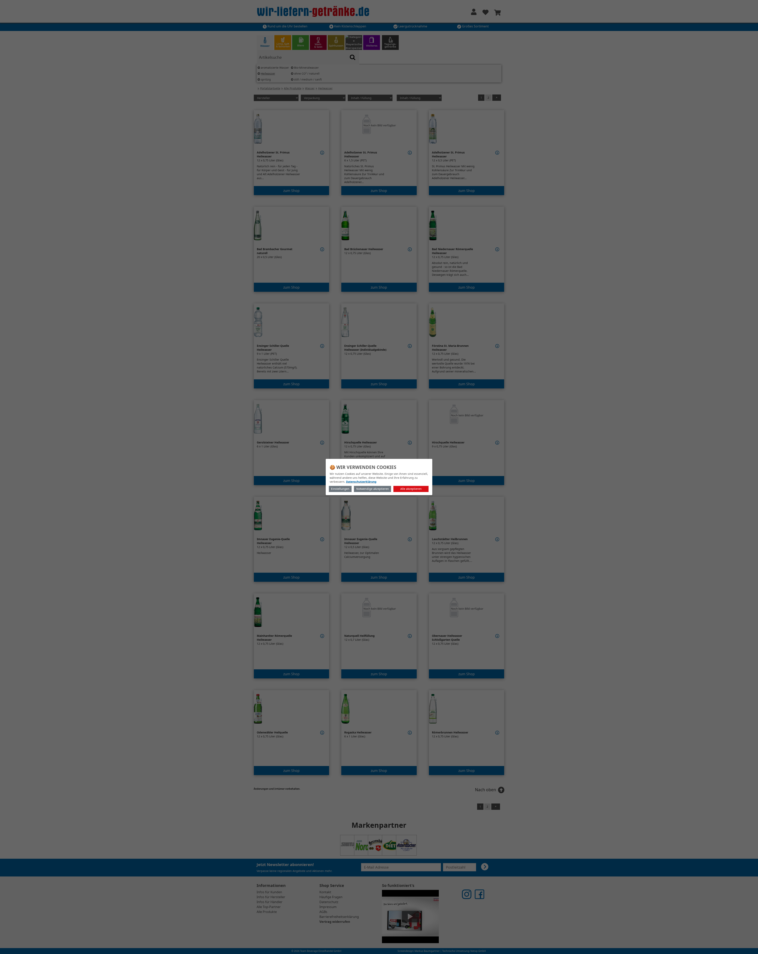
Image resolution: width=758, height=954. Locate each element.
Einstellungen (340, 489)
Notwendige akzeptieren (372, 489)
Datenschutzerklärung (361, 482)
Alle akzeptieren (411, 489)
